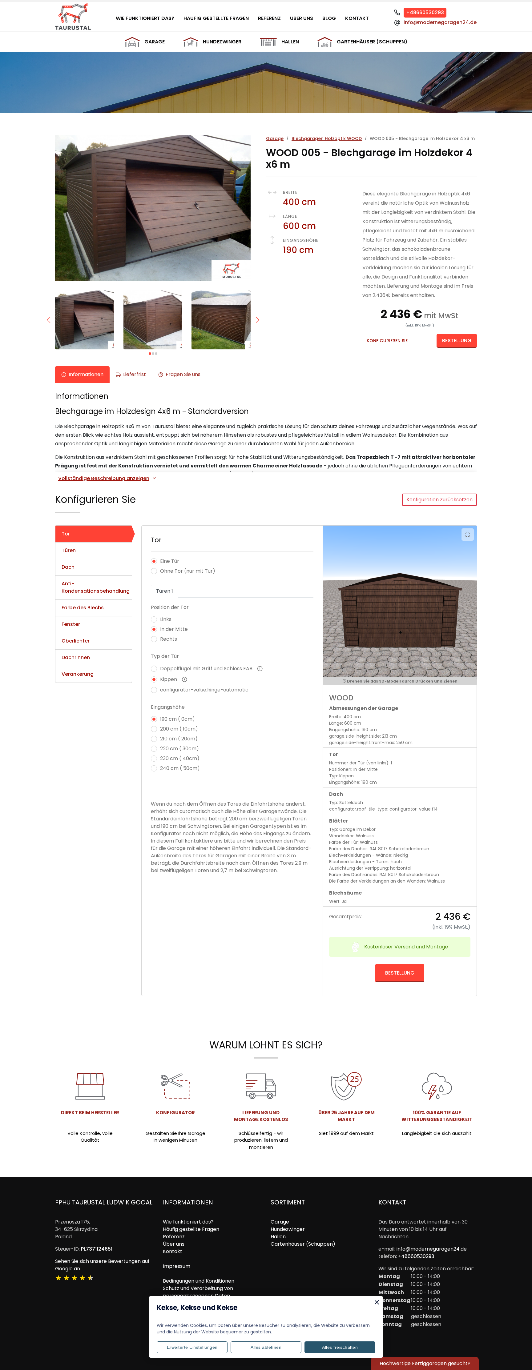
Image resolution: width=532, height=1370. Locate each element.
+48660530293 (425, 12)
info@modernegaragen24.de (440, 22)
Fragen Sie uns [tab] (183, 374)
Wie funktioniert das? (145, 18)
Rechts (168, 639)
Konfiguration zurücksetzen (439, 499)
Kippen (168, 679)
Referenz (269, 18)
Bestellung (456, 340)
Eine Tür (169, 561)
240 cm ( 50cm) (180, 768)
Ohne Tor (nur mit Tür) (187, 571)
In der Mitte (174, 629)
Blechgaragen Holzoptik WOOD (327, 138)
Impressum (176, 1266)
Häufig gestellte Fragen (216, 18)
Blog (329, 18)
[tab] (93, 534)
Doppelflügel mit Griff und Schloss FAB (206, 668)
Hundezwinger (222, 41)
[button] (48, 320)
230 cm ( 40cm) (180, 758)
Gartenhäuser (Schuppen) (372, 41)
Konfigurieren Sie (387, 341)
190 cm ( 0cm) (177, 719)
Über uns (301, 18)
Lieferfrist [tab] (134, 374)
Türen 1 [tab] (164, 591)
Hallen (290, 41)
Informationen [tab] (86, 374)
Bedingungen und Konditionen (198, 1280)
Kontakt (357, 18)
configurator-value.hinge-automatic (204, 689)
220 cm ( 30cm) (179, 748)
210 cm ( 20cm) (179, 738)
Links (165, 619)
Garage (154, 41)
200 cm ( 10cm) (179, 728)
